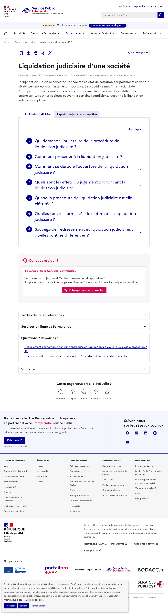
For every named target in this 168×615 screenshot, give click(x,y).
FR (138, 52)
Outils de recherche (111, 490)
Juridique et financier (79, 495)
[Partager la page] (43, 53)
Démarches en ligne (111, 465)
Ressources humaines (14, 511)
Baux (6, 465)
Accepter (10, 605)
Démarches (127, 33)
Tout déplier (135, 129)
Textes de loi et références (42, 315)
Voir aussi (28, 369)
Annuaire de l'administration (115, 495)
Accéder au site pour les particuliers (138, 6)
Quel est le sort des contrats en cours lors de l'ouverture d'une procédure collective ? (77, 356)
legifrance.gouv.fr (94, 544)
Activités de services (79, 465)
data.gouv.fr (91, 550)
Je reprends (42, 471)
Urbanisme (75, 511)
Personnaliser (38, 605)
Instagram (155, 433)
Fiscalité (7, 492)
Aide (137, 493)
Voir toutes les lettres (14, 446)
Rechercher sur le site (161, 15)
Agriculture (75, 471)
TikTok (136, 433)
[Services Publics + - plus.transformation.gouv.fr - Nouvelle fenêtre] (151, 584)
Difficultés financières (14, 476)
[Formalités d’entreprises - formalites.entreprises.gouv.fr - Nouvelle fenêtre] (88, 569)
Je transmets (42, 476)
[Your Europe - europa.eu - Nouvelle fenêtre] (16, 569)
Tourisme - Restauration (81, 500)
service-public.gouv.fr (143, 544)
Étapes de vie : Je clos (25, 42)
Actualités (19, 33)
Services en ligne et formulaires (46, 326)
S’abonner (13, 440)
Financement (10, 486)
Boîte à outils (150, 33)
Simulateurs (107, 479)
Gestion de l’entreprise (43, 33)
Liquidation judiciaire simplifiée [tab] (77, 114)
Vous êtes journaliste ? (145, 488)
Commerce (75, 490)
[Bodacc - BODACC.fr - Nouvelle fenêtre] (151, 569)
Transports (75, 505)
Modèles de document (113, 484)
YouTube (127, 442)
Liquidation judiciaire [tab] (37, 114)
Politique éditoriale (144, 465)
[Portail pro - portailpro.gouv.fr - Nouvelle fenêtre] (56, 569)
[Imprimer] (36, 53)
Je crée (40, 465)
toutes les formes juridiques (106, 25)
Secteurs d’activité (100, 33)
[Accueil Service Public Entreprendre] (43, 14)
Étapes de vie (73, 33)
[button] (50, 53)
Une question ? (142, 498)
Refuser (23, 605)
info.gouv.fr (117, 544)
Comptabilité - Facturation (16, 471)
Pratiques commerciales (15, 505)
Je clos (40, 481)
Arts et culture (76, 476)
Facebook (127, 433)
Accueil (7, 42)
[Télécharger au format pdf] (29, 53)
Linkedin (145, 433)
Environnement (11, 481)
